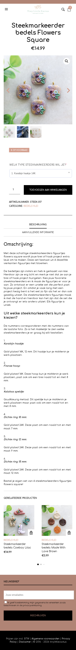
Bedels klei (31, 206)
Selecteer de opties (31, 532)
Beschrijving (38, 224)
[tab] (38, 225)
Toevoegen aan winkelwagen (48, 190)
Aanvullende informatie (38, 232)
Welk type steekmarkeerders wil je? (38, 164)
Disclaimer (25, 642)
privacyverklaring (32, 605)
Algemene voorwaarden (45, 638)
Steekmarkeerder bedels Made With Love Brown (53, 548)
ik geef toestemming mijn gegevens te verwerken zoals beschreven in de (34, 604)
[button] (7, 9)
